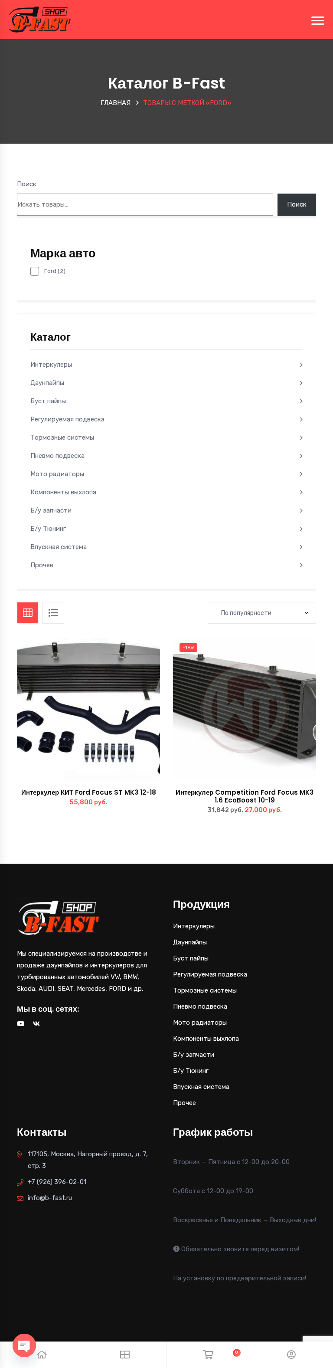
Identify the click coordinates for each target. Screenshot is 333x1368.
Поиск (26, 184)
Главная (116, 103)
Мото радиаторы (57, 474)
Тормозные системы (62, 437)
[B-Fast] (40, 19)
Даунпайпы (47, 383)
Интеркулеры (51, 364)
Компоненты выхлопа (63, 492)
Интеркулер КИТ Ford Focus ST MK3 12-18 (88, 792)
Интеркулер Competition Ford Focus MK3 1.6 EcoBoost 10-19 (244, 796)
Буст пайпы (48, 401)
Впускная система (58, 547)
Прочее (41, 565)
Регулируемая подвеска (67, 419)
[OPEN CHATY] (24, 1345)
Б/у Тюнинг (48, 529)
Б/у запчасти (51, 510)
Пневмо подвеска (57, 456)
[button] (108, 717)
